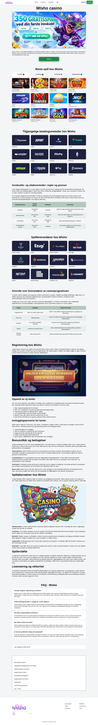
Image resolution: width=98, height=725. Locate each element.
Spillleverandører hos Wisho (21, 669)
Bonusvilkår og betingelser (21, 675)
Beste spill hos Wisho (20, 662)
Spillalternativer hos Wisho (21, 679)
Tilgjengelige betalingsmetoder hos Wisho (25, 665)
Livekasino (38, 74)
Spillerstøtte (17, 682)
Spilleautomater (76, 74)
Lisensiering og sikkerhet (20, 685)
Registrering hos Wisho (20, 672)
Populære (19, 74)
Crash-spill (57, 74)
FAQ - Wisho (17, 689)
